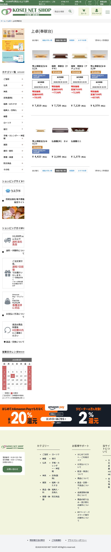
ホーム (3, 21)
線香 (44, 458)
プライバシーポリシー (77, 540)
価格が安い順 (47, 40)
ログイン (90, 2)
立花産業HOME (109, 467)
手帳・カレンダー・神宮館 (55, 467)
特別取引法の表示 (37, 540)
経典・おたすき (55, 484)
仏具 (9, 21)
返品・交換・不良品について (83, 485)
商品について (83, 478)
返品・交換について (15, 341)
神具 (44, 475)
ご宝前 (45, 454)
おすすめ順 (82, 40)
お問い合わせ (12, 469)
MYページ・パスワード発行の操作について (83, 516)
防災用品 (55, 496)
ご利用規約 (56, 540)
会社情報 (109, 482)
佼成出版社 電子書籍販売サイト (15, 201)
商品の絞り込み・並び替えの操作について (83, 503)
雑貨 (44, 482)
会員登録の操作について (83, 493)
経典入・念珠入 (55, 491)
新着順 (71, 40)
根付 (5, 129)
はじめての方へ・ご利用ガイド (83, 457)
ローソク (7, 122)
